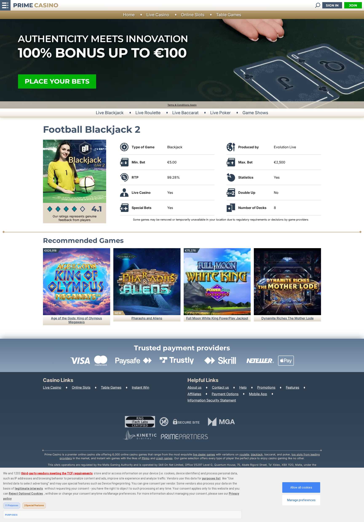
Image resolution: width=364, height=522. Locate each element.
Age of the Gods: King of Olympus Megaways (76, 320)
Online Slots (192, 14)
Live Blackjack (110, 112)
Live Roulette (148, 112)
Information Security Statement (211, 400)
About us (194, 387)
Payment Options (225, 394)
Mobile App (258, 394)
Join (353, 5)
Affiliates (194, 394)
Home (129, 14)
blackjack (257, 454)
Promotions (266, 387)
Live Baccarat (185, 112)
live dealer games (204, 454)
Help (243, 387)
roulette (244, 454)
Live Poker (220, 112)
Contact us (220, 387)
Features (292, 387)
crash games (164, 458)
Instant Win (140, 387)
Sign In (332, 5)
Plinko (146, 458)
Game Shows (255, 112)
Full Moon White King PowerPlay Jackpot (217, 318)
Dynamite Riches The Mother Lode (287, 318)
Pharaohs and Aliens (146, 318)
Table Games (228, 14)
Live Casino (157, 14)
